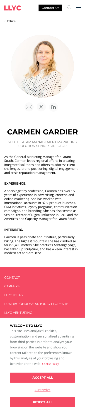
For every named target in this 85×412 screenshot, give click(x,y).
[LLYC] (12, 8)
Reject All (42, 402)
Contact (12, 278)
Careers (11, 286)
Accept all (42, 378)
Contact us (50, 8)
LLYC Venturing (18, 313)
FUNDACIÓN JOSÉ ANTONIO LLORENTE (36, 304)
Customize (43, 390)
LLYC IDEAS (13, 295)
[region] (42, 365)
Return (11, 21)
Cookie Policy (50, 364)
